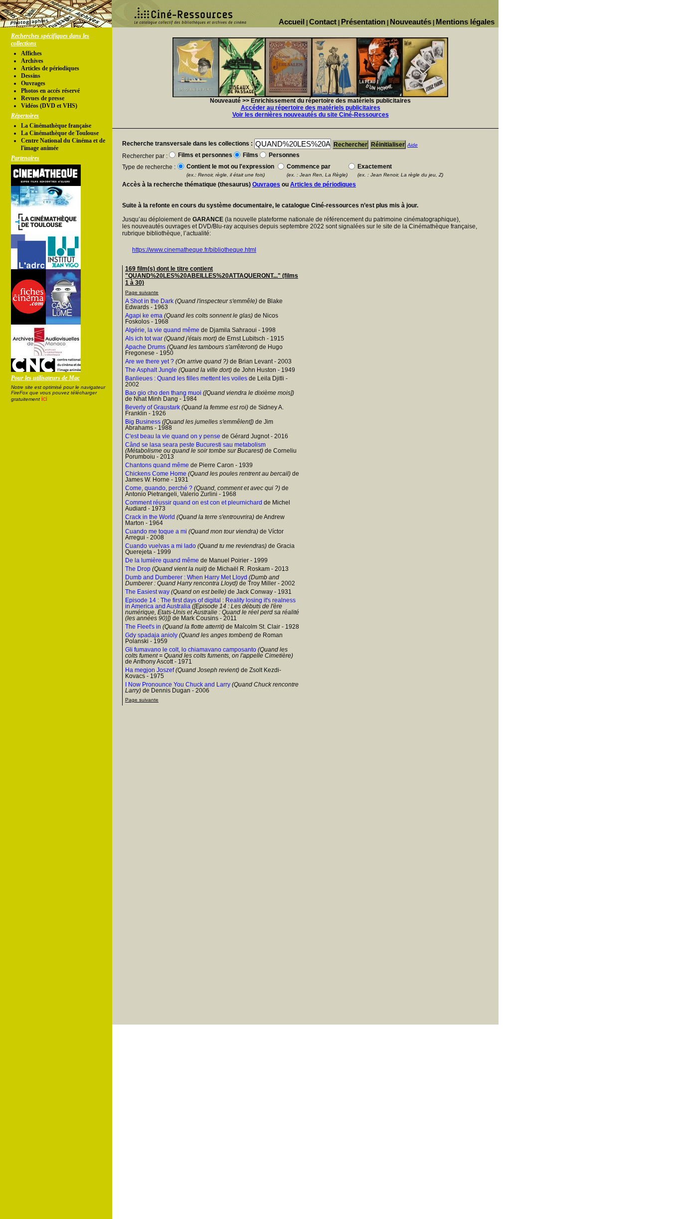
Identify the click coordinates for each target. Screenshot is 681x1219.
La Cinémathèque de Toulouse (60, 133)
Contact (323, 21)
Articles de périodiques (50, 68)
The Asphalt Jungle (151, 369)
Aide (412, 145)
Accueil (292, 21)
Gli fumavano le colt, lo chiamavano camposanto (190, 649)
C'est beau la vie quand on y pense (172, 436)
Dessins (30, 75)
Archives (32, 60)
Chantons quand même (157, 465)
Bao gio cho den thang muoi (163, 392)
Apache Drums (145, 347)
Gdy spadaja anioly (151, 635)
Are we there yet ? (149, 361)
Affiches (31, 53)
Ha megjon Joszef (149, 670)
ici (44, 398)
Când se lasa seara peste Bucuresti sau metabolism (195, 444)
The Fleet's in (143, 626)
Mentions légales (465, 21)
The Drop (138, 568)
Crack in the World (150, 517)
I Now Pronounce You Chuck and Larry (177, 684)
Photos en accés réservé (50, 90)
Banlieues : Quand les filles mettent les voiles (186, 378)
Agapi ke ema (144, 315)
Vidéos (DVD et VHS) (49, 105)
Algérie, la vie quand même (162, 330)
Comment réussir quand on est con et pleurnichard (193, 502)
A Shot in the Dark (149, 301)
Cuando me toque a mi (156, 531)
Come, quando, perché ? (158, 488)
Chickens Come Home (155, 473)
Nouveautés (410, 21)
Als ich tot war (144, 338)
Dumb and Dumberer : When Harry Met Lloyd (186, 577)
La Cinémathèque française (56, 125)
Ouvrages (33, 83)
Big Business (143, 421)
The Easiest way (147, 591)
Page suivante (142, 292)
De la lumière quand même (162, 560)
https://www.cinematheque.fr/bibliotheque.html (194, 249)
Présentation (363, 21)
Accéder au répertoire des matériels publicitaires (310, 107)
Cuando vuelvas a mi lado (160, 545)
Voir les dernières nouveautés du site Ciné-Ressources (310, 114)
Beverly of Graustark (152, 407)
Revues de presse (42, 98)
